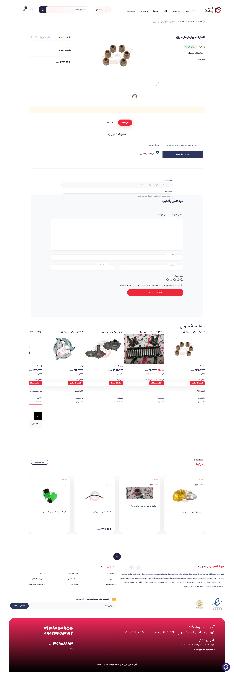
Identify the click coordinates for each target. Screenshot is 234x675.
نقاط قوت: (169, 180)
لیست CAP (74, 584)
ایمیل (172, 265)
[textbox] (116, 185)
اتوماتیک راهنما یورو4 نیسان (54, 511)
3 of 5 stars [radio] (174, 279)
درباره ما (111, 579)
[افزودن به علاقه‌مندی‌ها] (30, 36)
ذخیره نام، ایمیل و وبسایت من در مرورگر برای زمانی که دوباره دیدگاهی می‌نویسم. (150, 285)
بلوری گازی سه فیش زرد (191, 511)
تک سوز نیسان (65, 50)
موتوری (181, 21)
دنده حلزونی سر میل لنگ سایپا (143, 506)
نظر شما (171, 219)
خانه (200, 21)
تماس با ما (110, 584)
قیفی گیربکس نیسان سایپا (112, 331)
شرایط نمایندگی (37, 579)
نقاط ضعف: (168, 191)
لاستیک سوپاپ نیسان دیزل (194, 331)
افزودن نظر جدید (183, 154)
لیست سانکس (73, 579)
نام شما (171, 255)
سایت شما (103, 265)
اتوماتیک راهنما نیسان (33, 331)
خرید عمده (39, 573)
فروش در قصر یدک (36, 584)
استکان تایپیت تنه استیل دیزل (151, 331)
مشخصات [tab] (109, 122)
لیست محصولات (72, 573)
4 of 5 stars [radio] (171, 279)
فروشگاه (110, 573)
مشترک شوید (19, 605)
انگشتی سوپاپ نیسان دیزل (72, 331)
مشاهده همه (39, 462)
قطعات (191, 21)
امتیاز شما (178, 276)
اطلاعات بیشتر (197, 383)
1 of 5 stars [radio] (181, 279)
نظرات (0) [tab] (125, 122)
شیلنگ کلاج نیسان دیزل (101, 511)
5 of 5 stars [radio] (167, 279)
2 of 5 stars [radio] (178, 279)
